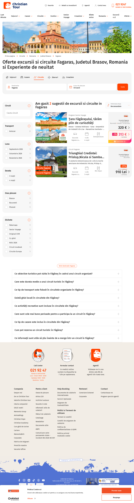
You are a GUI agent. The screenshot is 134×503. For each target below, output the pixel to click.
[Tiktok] (34, 480)
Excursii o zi (116, 16)
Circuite (22, 56)
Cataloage (39, 418)
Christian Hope (19, 419)
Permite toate (116, 490)
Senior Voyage (66, 16)
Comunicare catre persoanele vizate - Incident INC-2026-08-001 (45, 435)
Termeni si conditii (64, 417)
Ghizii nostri (18, 408)
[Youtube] (43, 480)
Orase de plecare (42, 393)
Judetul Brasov (45, 56)
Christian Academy (21, 423)
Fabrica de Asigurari (21, 442)
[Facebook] (19, 480)
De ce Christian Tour (21, 396)
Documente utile (42, 425)
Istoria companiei (21, 404)
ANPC (38, 429)
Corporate (18, 438)
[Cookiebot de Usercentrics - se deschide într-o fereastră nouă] (13, 498)
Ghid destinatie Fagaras (67, 266)
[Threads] (38, 480)
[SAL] (108, 480)
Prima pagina (10, 56)
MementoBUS (19, 434)
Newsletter (40, 422)
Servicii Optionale (64, 399)
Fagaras (58, 56)
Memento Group (20, 412)
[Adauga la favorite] (38, 115)
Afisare (30, 498)
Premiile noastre (20, 445)
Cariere (17, 430)
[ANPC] (92, 484)
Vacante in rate (41, 404)
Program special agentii (110, 396)
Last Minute (3, 16)
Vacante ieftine (20, 449)
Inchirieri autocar (42, 400)
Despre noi (18, 393)
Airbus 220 (40, 396)
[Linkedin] (29, 480)
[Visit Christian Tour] (15, 5)
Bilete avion (91, 16)
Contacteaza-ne (107, 393)
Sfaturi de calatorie (43, 414)
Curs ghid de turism (21, 427)
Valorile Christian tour (22, 400)
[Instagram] (24, 480)
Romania (32, 56)
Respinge (116, 497)
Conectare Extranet (86, 393)
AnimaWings (18, 415)
